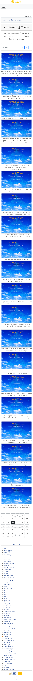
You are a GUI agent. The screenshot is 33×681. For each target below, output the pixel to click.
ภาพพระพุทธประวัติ (9, 638)
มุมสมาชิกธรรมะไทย (9, 564)
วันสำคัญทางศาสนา (9, 669)
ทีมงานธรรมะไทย (8, 550)
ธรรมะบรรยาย (7, 583)
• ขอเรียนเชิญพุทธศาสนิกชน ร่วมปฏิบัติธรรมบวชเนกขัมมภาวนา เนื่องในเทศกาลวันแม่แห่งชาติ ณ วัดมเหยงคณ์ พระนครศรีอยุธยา (16, 74)
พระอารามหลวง (8, 663)
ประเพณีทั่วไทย (8, 634)
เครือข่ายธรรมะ (8, 560)
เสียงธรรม (6, 615)
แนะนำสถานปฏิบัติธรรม (15, 20)
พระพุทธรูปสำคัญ (8, 658)
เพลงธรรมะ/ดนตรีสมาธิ (10, 619)
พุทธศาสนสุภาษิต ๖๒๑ (10, 652)
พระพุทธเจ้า (7, 636)
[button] (3, 515)
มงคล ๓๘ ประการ (8, 648)
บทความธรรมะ (7, 585)
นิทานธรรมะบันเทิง (8, 581)
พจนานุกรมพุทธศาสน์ (9, 611)
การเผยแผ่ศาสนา (8, 569)
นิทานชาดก (7, 644)
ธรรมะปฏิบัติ (7, 621)
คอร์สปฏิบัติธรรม (8, 604)
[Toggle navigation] (3, 7)
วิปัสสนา (6, 598)
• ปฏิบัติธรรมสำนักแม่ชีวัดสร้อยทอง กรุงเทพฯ (16, 259)
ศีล (4, 592)
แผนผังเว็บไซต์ (7, 552)
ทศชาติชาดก (7, 642)
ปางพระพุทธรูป (8, 656)
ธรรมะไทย (15, 680)
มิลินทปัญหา (7, 613)
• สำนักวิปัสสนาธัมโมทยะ (16, 485)
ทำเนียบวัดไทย (7, 661)
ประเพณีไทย (7, 571)
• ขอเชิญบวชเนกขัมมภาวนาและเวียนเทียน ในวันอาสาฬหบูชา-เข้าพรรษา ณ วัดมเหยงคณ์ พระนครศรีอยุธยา (16, 167)
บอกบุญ (6, 573)
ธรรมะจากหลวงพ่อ (9, 577)
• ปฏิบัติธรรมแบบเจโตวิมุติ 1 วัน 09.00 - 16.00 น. (16, 118)
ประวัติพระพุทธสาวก (9, 640)
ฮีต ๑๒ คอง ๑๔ (8, 631)
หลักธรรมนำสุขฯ (8, 627)
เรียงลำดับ (5, 47)
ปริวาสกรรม (7, 600)
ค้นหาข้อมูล (7, 554)
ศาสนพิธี (6, 665)
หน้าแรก (5, 20)
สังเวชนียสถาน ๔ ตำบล (10, 654)
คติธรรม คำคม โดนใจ (9, 588)
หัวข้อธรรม (6, 610)
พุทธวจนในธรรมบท (9, 646)
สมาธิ (5, 596)
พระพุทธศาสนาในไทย (9, 659)
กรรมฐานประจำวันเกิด (10, 629)
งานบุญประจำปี (8, 633)
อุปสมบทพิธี (7, 667)
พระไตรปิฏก (7, 608)
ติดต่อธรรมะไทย (8, 556)
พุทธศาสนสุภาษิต (8, 650)
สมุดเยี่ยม (6, 558)
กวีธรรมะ (6, 587)
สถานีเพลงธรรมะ (8, 617)
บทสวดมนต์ (7, 625)
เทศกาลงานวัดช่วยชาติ (10, 567)
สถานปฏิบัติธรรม (8, 575)
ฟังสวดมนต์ (7, 602)
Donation (6, 565)
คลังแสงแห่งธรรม (8, 623)
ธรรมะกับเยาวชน (8, 579)
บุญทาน (6, 594)
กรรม (5, 590)
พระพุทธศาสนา (8, 606)
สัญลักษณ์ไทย (7, 562)
